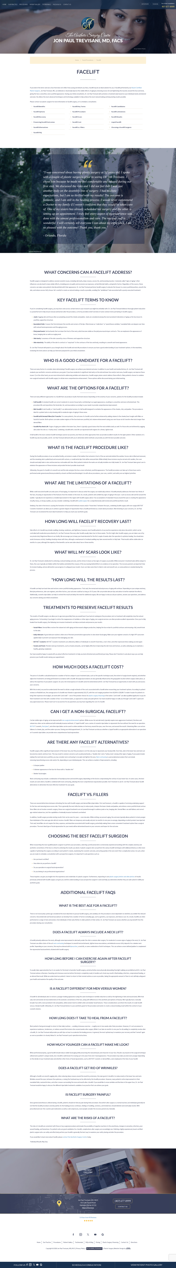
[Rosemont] (128, 1248)
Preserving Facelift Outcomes (44, 122)
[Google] (102, 1234)
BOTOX (32, 726)
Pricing (98, 1242)
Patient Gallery (35, 4)
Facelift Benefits (39, 106)
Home (4, 4)
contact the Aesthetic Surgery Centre (75, 1137)
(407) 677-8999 (123, 1200)
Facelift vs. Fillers (78, 127)
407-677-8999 (168, 6)
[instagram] (80, 1234)
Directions (134, 1242)
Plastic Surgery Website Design (114, 1248)
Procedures (23, 4)
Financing (155, 4)
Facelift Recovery (40, 117)
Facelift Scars (77, 117)
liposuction (73, 946)
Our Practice (12, 4)
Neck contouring (101, 757)
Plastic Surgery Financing (111, 1242)
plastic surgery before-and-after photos (122, 877)
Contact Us (67, 4)
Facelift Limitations (118, 112)
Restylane (45, 726)
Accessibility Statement (94, 1248)
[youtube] (95, 1234)
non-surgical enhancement (70, 720)
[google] (41, 1265)
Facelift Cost (76, 122)
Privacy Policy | (80, 1248)
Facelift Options (39, 112)
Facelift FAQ (38, 132)
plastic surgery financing (96, 696)
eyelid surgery (82, 501)
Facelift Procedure (79, 112)
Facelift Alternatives (41, 127)
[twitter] (88, 1234)
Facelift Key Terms (78, 106)
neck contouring (58, 943)
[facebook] (73, 1234)
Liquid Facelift (116, 122)
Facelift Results (116, 117)
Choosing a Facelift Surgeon (121, 127)
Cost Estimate (145, 4)
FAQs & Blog (57, 4)
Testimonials (46, 4)
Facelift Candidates (118, 106)
